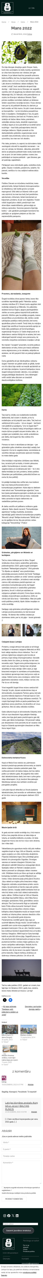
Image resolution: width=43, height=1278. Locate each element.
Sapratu (4, 1275)
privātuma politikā (29, 1273)
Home (4, 22)
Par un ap (26, 1245)
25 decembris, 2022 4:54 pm (16, 1112)
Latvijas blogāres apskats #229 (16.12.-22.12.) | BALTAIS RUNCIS (21, 1106)
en (33, 8)
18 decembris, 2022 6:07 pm (12, 1085)
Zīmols (25, 1249)
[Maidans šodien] (28, 1029)
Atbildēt (30, 1085)
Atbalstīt (25, 1247)
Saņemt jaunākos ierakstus (18, 1230)
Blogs (13, 22)
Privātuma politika (29, 1251)
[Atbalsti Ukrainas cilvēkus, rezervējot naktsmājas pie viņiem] (10, 1049)
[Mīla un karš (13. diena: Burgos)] (10, 1029)
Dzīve (23, 22)
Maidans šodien (26, 1035)
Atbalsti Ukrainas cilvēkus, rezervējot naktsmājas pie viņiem (10, 1058)
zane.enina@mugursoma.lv (30, 1263)
